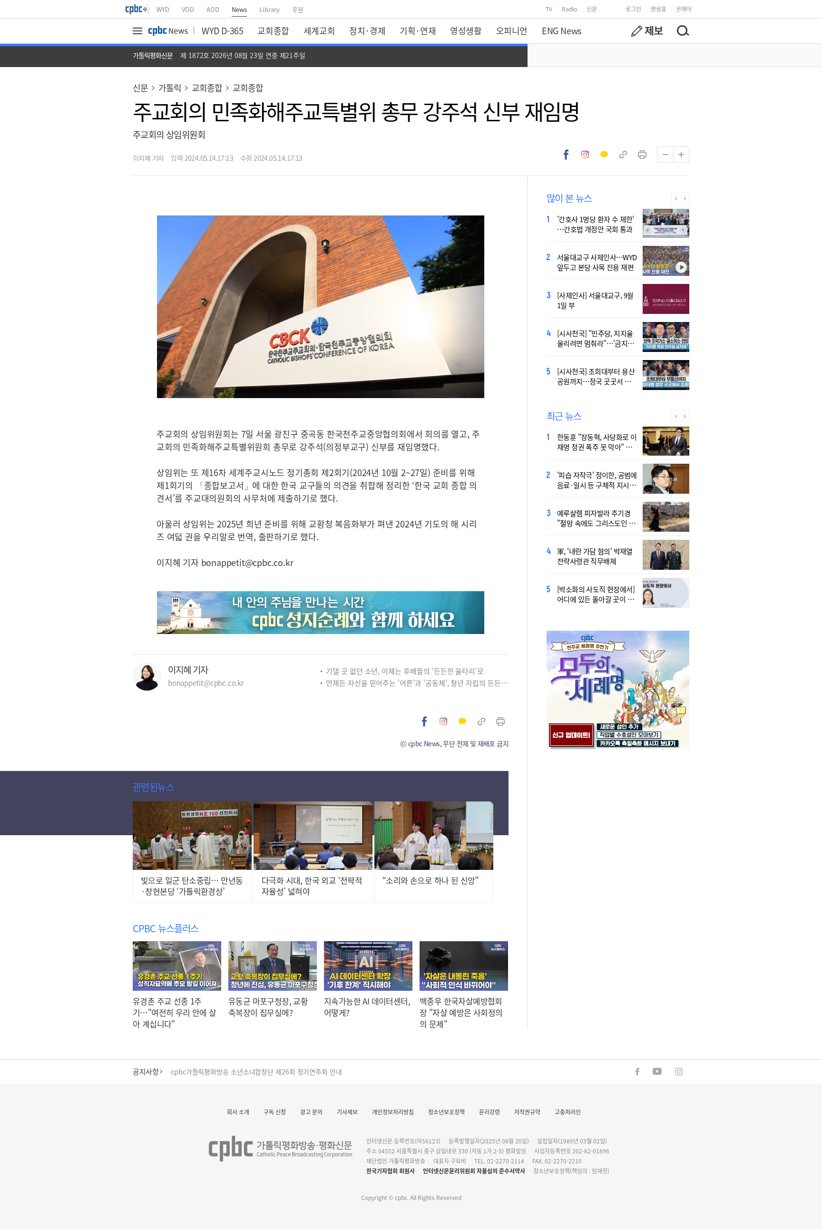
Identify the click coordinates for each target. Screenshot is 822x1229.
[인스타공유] (585, 154)
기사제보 (347, 1112)
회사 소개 (238, 1112)
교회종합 (273, 30)
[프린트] (642, 154)
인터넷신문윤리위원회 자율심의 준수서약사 (474, 1171)
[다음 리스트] (684, 198)
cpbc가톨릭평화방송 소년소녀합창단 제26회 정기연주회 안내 (256, 1070)
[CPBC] (138, 9)
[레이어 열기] (139, 31)
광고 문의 (311, 1112)
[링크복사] (623, 154)
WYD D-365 (222, 30)
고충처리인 (568, 1112)
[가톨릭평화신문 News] (168, 31)
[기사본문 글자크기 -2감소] (665, 154)
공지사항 (145, 1071)
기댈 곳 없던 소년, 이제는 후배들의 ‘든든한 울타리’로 (405, 671)
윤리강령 (489, 1112)
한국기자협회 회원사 (390, 1171)
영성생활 (465, 30)
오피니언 (512, 30)
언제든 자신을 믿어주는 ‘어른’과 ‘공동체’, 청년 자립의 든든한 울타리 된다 (417, 683)
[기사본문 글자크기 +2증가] (681, 154)
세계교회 (319, 30)
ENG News (561, 30)
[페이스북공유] (566, 154)
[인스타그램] (678, 1071)
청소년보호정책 (446, 1112)
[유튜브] (657, 1071)
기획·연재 (418, 30)
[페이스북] (637, 1071)
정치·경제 (367, 30)
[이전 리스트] (675, 198)
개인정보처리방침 (393, 1112)
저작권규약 (527, 1112)
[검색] (682, 31)
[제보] (647, 31)
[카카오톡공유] (604, 154)
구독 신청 (275, 1112)
